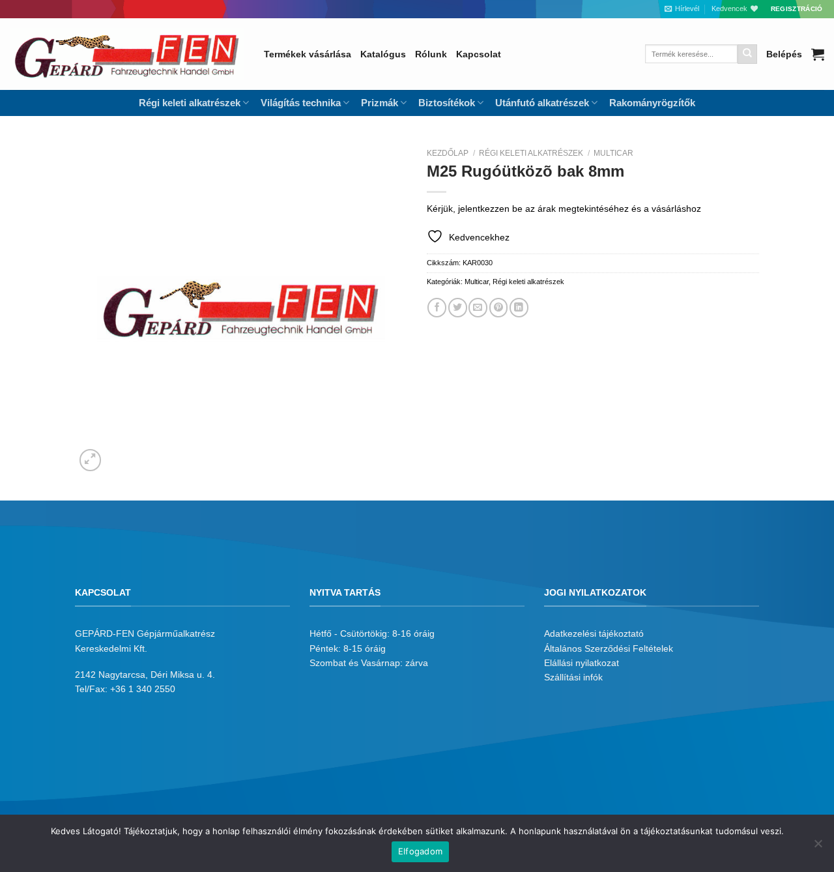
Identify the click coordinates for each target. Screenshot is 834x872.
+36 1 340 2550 (142, 689)
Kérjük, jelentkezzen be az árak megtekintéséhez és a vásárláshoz (564, 208)
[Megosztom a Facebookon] (436, 307)
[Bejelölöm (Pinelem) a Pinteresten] (498, 307)
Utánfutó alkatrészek (542, 102)
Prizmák (379, 102)
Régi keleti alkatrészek (531, 153)
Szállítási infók (573, 677)
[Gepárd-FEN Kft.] (127, 54)
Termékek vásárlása (307, 54)
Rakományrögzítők (652, 102)
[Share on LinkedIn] (519, 307)
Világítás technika (301, 102)
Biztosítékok (446, 102)
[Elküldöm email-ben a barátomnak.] (477, 307)
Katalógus (383, 54)
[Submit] (747, 54)
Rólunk (431, 54)
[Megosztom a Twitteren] (457, 307)
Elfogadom (420, 851)
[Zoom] (90, 460)
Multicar (613, 153)
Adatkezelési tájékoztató (594, 633)
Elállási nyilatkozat (581, 663)
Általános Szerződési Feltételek (608, 648)
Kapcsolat (478, 54)
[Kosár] (817, 54)
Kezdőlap (447, 153)
